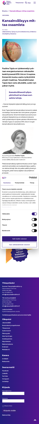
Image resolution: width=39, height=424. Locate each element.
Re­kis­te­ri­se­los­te (7, 344)
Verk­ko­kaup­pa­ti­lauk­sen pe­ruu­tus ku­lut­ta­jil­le (16, 315)
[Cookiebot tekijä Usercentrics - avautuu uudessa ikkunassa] (29, 178)
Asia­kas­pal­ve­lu (7, 339)
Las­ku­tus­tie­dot (7, 309)
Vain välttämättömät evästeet (19, 244)
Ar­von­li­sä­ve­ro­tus (24, 32)
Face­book (5, 371)
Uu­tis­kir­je (5, 381)
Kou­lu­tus (13, 34)
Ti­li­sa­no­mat (19, 3)
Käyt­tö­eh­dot (6, 341)
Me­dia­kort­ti (6, 349)
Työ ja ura (14, 32)
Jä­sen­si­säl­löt (6, 323)
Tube (6, 376)
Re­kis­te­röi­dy (6, 415)
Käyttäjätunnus (6, 391)
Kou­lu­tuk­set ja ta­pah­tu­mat (11, 325)
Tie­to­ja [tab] (32, 183)
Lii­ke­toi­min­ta (6, 32)
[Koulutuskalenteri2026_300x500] (19, 270)
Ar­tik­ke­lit (5, 359)
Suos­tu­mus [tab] (7, 183)
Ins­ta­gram (5, 379)
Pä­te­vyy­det (6, 333)
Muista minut (8, 406)
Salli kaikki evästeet (19, 239)
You (3, 376)
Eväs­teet (5, 347)
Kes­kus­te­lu (5, 361)
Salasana (5, 398)
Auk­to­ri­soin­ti (6, 331)
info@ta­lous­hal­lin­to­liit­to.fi (11, 294)
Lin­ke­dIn (5, 373)
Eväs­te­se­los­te (7, 207)
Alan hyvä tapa (7, 336)
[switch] (34, 219)
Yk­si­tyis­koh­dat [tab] (19, 183)
